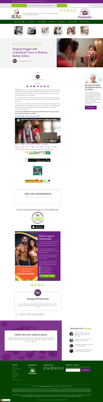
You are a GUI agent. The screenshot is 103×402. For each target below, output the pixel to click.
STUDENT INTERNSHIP (19, 5)
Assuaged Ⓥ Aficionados (26, 61)
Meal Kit (50, 249)
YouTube (43, 144)
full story (20, 147)
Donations (14, 370)
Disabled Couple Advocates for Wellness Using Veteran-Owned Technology (82, 334)
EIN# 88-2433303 (63, 399)
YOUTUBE (31, 5)
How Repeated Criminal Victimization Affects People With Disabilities (84, 350)
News (13, 371)
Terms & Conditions (55, 399)
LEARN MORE (62, 5)
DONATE (44, 5)
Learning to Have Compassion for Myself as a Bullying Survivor (83, 340)
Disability (29, 314)
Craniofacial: (87, 328)
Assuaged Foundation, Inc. (46, 386)
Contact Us (14, 376)
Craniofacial (22, 314)
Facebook (28, 144)
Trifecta (44, 262)
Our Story (14, 367)
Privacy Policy (40, 399)
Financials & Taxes (16, 368)
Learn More (91, 107)
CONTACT (38, 5)
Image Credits (15, 375)
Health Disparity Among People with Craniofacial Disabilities (83, 345)
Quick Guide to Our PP (17, 379)
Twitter (36, 144)
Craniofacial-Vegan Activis (31, 116)
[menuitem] (19, 22)
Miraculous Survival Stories (38, 314)
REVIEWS (50, 5)
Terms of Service (46, 399)
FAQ (13, 378)
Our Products (15, 373)
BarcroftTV (19, 144)
